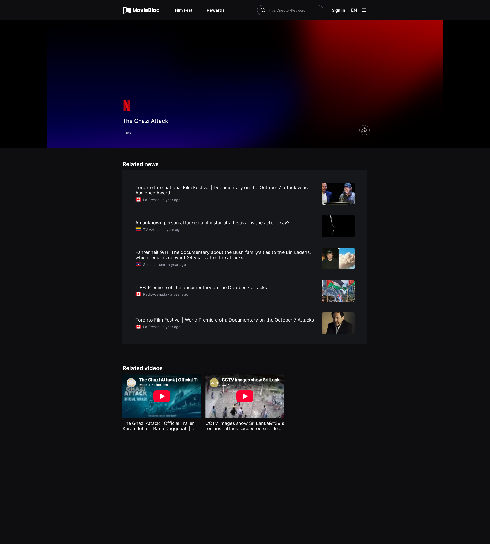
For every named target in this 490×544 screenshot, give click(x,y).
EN (354, 10)
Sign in (338, 10)
